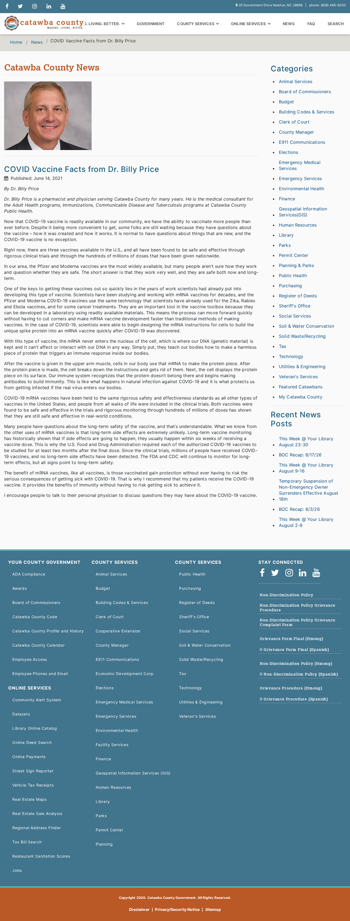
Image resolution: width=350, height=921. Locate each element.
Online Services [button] (249, 23)
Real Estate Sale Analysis (37, 813)
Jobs (17, 870)
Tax (282, 346)
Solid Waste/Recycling (302, 336)
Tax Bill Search (27, 842)
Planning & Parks (296, 265)
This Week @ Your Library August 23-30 (306, 441)
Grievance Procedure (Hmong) (291, 688)
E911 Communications (302, 142)
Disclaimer (139, 909)
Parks (285, 245)
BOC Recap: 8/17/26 (300, 454)
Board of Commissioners (305, 91)
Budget (286, 101)
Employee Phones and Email (40, 673)
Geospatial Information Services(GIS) (303, 212)
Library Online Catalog (34, 728)
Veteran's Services (298, 376)
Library (286, 235)
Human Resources (298, 225)
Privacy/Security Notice (177, 909)
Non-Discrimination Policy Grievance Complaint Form (298, 622)
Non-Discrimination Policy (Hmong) (296, 663)
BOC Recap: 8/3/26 (299, 509)
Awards (19, 588)
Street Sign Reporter (32, 771)
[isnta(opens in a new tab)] (291, 573)
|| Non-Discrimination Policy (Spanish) (299, 674)
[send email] (20, 6)
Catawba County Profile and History (48, 631)
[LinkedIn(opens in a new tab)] (304, 573)
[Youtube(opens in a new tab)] (318, 573)
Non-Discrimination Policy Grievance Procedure (298, 608)
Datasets (21, 714)
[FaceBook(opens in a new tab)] (264, 573)
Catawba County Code (34, 616)
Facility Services (112, 744)
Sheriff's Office (295, 306)
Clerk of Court (294, 122)
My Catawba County (300, 397)
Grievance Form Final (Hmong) (291, 638)
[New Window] (7, 6)
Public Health (293, 275)
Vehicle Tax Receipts (33, 785)
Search (336, 23)
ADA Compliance (28, 574)
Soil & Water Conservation (306, 326)
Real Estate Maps (29, 799)
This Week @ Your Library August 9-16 (306, 468)
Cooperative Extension (118, 631)
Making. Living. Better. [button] (96, 23)
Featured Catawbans (300, 386)
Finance (287, 198)
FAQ (311, 23)
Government (151, 23)
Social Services (295, 316)
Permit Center (293, 255)
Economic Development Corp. (125, 673)
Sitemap (213, 909)
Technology (291, 356)
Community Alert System (36, 699)
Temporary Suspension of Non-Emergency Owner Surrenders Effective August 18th (308, 490)
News (289, 23)
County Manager (296, 132)
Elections (288, 152)
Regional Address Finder (36, 827)
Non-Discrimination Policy (286, 595)
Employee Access (29, 659)
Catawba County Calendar (38, 645)
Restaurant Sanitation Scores (41, 856)
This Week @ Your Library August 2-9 (306, 522)
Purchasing (290, 285)
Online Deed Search (32, 742)
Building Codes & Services (306, 112)
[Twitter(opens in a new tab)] (277, 573)
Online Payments (29, 756)
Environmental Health (301, 188)
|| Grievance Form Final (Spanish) (294, 649)
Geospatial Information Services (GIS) (133, 773)
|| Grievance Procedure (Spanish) (294, 699)
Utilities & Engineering (302, 366)
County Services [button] (196, 23)
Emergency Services (300, 178)
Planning (104, 844)
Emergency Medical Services (299, 165)
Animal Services (295, 81)
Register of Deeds (298, 295)
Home (16, 42)
